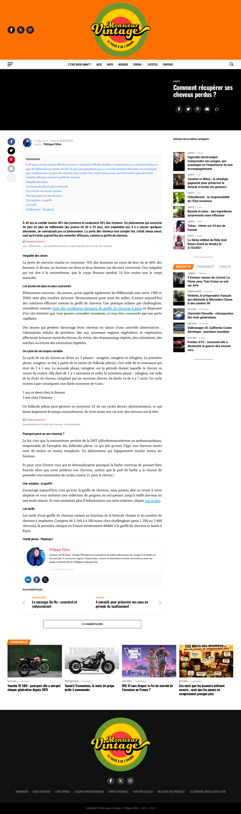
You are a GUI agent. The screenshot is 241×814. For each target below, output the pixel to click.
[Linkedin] (28, 579)
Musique (123, 64)
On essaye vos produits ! (171, 791)
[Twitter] (45, 579)
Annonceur (21, 791)
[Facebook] (36, 579)
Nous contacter (41, 791)
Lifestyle (153, 64)
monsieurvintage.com (62, 569)
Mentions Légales (143, 791)
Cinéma (137, 64)
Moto (110, 64)
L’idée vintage (62, 791)
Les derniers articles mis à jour (208, 791)
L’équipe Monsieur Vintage (89, 791)
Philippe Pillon (52, 144)
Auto (99, 64)
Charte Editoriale (118, 791)
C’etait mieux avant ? (79, 64)
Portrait (168, 64)
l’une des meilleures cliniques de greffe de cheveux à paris (97, 308)
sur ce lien (152, 500)
